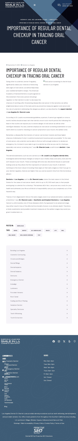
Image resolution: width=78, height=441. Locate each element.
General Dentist (11, 365)
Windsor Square (36, 420)
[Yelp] (69, 341)
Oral (62, 230)
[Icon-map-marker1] (74, 341)
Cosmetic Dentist (12, 361)
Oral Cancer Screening (26, 235)
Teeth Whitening (16, 314)
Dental (15, 230)
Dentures (13, 276)
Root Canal (14, 297)
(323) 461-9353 (67, 6)
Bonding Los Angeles (17, 251)
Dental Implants (15, 267)
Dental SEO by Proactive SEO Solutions (39, 436)
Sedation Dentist (16, 305)
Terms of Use (59, 423)
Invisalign (13, 284)
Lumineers (14, 288)
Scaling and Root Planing (18, 301)
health (48, 230)
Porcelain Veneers (16, 293)
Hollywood (46, 420)
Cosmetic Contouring (17, 255)
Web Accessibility (27, 423)
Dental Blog (20, 225)
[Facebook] (53, 341)
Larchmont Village (24, 420)
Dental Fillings (15, 263)
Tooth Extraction (16, 318)
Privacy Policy (39, 423)
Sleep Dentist (11, 377)
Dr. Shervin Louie (36, 230)
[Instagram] (59, 341)
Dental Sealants (15, 272)
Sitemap (17, 423)
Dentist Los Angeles (28, 65)
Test (39, 235)
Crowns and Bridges (17, 259)
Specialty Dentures (17, 309)
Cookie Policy (49, 423)
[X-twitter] (64, 341)
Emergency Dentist (17, 280)
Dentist (24, 230)
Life (55, 230)
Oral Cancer (12, 235)
